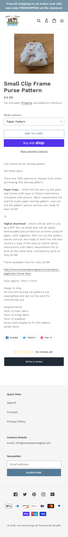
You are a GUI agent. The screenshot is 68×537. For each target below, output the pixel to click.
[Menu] (62, 20)
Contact (12, 412)
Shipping (26, 102)
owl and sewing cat (27, 525)
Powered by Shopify (50, 525)
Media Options (12, 115)
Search (11, 402)
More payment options (34, 151)
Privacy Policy (16, 421)
